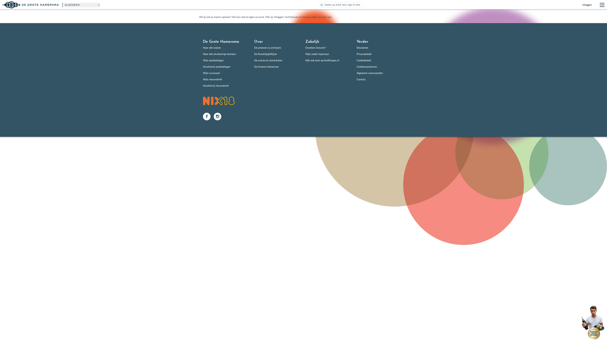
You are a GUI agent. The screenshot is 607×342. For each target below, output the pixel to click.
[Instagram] (219, 116)
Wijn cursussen (211, 73)
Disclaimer (362, 48)
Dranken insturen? (315, 48)
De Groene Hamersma (266, 67)
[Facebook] (208, 116)
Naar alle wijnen (212, 48)
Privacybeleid (364, 54)
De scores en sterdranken (268, 60)
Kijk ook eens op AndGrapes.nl (322, 60)
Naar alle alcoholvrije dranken (219, 54)
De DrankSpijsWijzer (265, 54)
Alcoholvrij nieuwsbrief (216, 86)
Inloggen (587, 5)
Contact (361, 79)
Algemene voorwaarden (370, 73)
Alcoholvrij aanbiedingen (216, 67)
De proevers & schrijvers (267, 48)
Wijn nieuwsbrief (212, 79)
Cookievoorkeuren (367, 67)
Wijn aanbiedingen (213, 60)
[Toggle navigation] (599, 5)
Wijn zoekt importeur (317, 54)
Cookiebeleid (364, 60)
